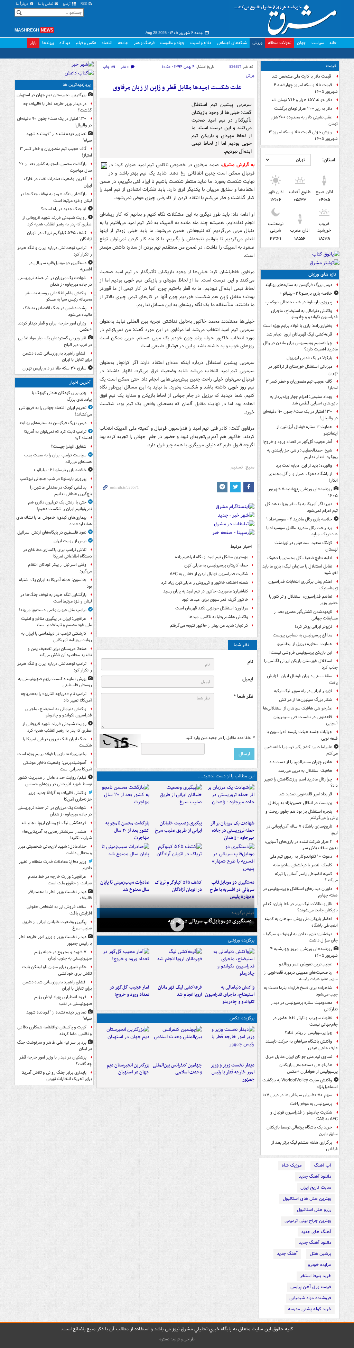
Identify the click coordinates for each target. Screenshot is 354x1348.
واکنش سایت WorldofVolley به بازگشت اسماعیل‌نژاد (300, 1083)
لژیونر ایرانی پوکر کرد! (313, 626)
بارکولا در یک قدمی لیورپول (309, 358)
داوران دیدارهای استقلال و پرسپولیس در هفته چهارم (300, 892)
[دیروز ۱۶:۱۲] (124, 800)
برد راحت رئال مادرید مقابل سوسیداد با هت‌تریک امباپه (302, 531)
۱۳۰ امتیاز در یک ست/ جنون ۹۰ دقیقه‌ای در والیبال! (300, 414)
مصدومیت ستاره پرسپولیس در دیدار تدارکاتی (304, 1005)
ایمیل (247, 679)
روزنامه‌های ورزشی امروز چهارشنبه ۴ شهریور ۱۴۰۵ (304, 952)
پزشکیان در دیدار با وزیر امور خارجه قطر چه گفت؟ (55, 1060)
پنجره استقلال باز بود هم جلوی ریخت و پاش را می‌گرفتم (302, 814)
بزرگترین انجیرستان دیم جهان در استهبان (128, 1069)
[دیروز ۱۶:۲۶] (177, 924)
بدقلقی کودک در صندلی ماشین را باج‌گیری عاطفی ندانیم (61, 490)
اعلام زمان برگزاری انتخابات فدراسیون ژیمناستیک (303, 584)
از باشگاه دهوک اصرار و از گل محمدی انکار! (303, 477)
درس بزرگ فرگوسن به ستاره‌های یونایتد (298, 285)
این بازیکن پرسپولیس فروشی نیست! (300, 652)
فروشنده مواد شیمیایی (310, 1298)
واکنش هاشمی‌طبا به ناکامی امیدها (218, 617)
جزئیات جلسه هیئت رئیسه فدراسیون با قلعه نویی (302, 735)
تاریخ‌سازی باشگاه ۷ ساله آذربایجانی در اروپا (302, 829)
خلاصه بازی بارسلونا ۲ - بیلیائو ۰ (305, 293)
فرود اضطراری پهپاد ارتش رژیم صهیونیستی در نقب (63, 1000)
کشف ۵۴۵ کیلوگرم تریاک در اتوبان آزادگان (178, 886)
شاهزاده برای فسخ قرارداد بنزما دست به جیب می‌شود (301, 991)
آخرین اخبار (80, 382)
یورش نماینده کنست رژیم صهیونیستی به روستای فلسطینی (55, 682)
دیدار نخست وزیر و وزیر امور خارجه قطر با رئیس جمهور (232, 1072)
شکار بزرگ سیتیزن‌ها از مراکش (305, 699)
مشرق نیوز (287, 17)
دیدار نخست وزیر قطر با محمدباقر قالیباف (60, 895)
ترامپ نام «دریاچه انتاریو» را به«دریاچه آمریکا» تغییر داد (56, 697)
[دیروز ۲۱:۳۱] (229, 964)
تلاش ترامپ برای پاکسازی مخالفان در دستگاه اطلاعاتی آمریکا (57, 553)
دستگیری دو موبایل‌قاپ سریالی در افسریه (210, 921)
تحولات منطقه (279, 42)
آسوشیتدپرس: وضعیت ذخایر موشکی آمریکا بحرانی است (57, 766)
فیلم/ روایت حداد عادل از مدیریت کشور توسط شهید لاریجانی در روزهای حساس (55, 780)
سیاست (317, 42)
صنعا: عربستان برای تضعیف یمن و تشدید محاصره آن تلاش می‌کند (60, 652)
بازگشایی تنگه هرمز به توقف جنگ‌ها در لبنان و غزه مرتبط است (56, 197)
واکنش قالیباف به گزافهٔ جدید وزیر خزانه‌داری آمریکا (60, 796)
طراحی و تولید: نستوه (177, 1339)
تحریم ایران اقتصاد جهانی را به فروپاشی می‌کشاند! (55, 411)
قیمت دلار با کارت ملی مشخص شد (302, 76)
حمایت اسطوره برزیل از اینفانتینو (304, 644)
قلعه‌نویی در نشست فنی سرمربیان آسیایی (305, 720)
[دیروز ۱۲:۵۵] (177, 859)
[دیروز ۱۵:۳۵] (229, 859)
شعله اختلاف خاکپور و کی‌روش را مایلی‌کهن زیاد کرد (204, 582)
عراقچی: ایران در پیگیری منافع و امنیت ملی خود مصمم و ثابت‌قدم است (56, 621)
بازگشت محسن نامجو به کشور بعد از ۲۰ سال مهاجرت (127, 830)
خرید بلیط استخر (315, 1275)
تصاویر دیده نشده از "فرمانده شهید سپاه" (59, 137)
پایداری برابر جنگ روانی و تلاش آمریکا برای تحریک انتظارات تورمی (56, 1075)
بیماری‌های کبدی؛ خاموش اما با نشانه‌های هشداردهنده (54, 520)
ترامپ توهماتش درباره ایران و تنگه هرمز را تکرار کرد (54, 251)
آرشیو (67, 4)
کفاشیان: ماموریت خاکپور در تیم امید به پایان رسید (205, 591)
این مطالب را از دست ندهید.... (226, 776)
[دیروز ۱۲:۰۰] (124, 1042)
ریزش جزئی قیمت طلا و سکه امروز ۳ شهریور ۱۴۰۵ (303, 135)
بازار (33, 42)
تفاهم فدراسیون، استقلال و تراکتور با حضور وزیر (303, 599)
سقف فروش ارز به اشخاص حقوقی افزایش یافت (59, 910)
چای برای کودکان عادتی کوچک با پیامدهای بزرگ (62, 396)
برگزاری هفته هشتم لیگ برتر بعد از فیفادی (304, 1145)
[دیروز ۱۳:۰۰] (177, 1042)
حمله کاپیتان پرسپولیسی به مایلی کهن (216, 565)
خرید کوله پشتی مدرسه (309, 1309)
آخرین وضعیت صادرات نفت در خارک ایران (58, 182)
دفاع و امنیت (200, 42)
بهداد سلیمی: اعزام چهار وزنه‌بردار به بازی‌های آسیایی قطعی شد (304, 400)
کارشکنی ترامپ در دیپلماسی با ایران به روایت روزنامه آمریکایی (56, 636)
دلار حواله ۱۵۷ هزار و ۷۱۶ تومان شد (301, 100)
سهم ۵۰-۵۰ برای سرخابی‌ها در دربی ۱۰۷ (297, 1095)
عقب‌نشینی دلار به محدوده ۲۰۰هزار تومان (304, 120)
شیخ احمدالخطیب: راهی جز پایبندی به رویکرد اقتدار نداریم (302, 453)
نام (250, 662)
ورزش (257, 42)
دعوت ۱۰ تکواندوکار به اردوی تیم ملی (301, 856)
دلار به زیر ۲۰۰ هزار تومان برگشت (303, 108)
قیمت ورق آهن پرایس (310, 1287)
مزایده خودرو (319, 1264)
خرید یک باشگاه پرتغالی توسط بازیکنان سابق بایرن (302, 1130)
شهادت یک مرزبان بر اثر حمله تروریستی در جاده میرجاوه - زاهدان (232, 830)
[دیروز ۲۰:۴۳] (177, 964)
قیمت (331, 66)
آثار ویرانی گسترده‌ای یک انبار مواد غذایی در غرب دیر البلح (55, 341)
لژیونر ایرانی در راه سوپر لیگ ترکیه (303, 691)
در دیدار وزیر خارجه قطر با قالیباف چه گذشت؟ (57, 107)
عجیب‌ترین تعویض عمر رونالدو (305, 964)
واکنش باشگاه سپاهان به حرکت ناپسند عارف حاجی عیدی (302, 1044)
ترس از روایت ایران (70, 541)
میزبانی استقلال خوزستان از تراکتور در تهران (303, 369)
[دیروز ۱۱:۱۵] (124, 964)
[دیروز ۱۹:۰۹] (177, 800)
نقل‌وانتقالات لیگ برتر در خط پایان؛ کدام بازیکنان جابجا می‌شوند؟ (300, 907)
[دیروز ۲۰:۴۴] (229, 800)
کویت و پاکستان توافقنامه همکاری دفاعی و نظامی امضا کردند (54, 1030)
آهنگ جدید (287, 1253)
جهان (301, 42)
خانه (333, 42)
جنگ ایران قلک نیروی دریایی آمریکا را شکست (57, 742)
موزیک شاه (292, 1165)
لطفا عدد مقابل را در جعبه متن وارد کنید (220, 738)
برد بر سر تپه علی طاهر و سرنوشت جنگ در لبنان (54, 1045)
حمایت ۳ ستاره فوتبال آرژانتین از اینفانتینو (307, 430)
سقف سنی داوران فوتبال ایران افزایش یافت (302, 679)
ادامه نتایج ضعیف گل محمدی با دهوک (299, 558)
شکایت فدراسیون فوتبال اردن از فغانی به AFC (209, 574)
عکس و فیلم (86, 42)
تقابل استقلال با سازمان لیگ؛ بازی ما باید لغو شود (300, 569)
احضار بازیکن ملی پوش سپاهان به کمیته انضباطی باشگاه (301, 922)
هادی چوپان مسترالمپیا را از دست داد (300, 762)
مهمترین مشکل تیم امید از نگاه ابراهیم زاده (211, 557)
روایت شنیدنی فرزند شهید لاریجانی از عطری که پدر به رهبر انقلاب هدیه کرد (57, 220)
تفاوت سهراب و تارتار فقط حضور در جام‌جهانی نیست (305, 1021)
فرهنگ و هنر (144, 42)
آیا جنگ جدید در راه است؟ (63, 209)
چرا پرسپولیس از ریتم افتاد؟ (308, 1032)
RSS (84, 4)
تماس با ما (46, 4)
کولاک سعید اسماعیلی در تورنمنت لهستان (306, 546)
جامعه (123, 42)
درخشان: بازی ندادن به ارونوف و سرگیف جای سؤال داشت (300, 937)
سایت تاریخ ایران (315, 1187)
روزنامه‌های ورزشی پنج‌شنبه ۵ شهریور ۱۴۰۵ (303, 492)
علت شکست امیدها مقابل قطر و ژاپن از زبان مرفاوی (177, 87)
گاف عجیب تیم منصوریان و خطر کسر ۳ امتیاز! (302, 384)
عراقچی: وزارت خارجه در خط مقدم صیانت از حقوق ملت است (60, 879)
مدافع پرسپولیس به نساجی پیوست (302, 635)
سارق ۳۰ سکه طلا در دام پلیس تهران (54, 368)
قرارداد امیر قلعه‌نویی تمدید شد (305, 794)
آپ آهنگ (322, 1165)
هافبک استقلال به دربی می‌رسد (305, 770)
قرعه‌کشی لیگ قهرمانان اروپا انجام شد (299, 334)
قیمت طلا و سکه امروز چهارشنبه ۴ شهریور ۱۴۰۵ (305, 88)
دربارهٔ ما (22, 4)
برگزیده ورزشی (241, 940)
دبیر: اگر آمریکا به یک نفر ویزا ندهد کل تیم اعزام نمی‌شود (301, 507)
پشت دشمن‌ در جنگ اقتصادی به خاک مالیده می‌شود (57, 311)
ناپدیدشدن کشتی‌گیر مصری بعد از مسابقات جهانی (306, 615)
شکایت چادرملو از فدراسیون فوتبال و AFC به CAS (304, 1115)
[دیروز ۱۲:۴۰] (124, 859)
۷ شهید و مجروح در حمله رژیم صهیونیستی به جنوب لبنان (63, 955)
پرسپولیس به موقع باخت (311, 1103)
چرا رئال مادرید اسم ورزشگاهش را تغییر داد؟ (301, 782)
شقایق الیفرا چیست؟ (68, 446)
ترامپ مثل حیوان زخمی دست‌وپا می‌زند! (52, 610)
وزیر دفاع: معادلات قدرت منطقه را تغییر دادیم (55, 865)
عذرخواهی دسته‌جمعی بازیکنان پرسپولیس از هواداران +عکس (308, 1068)
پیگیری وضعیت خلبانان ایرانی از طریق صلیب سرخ (178, 826)
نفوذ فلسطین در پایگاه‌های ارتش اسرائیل (51, 532)
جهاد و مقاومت (172, 42)
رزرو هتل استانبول (314, 1209)
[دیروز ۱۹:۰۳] (229, 1042)
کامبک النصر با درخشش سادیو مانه (302, 865)
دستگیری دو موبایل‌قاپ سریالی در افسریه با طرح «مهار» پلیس (232, 889)
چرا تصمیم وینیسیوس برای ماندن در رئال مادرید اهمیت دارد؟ (300, 346)
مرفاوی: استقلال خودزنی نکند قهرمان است (211, 608)
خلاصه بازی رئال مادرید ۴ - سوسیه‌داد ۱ (299, 519)
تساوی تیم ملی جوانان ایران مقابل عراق (299, 1056)
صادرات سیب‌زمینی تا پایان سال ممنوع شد (124, 886)
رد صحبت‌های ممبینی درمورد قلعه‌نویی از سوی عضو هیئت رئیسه (301, 975)
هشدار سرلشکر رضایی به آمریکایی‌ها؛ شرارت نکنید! (57, 834)
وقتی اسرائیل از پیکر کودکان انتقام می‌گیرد (60, 567)
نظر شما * (243, 696)
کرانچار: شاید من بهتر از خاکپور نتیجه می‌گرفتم (209, 625)
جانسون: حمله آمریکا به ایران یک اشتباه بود (55, 583)
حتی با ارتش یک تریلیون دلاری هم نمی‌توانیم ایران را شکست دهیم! (60, 505)
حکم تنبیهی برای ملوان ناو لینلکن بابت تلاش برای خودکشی (57, 970)
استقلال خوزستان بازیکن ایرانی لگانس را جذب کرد (301, 664)
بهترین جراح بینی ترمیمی (308, 1220)
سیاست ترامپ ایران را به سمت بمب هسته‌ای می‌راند (58, 458)
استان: (328, 160)
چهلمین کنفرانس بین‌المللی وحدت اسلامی (177, 1069)
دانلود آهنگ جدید (315, 1176)
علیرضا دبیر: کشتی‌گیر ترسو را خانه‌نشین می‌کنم (301, 750)
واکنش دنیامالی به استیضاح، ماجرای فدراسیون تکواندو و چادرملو (304, 314)
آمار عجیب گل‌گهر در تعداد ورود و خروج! (297, 441)
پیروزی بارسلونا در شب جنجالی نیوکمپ (299, 302)
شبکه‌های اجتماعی (232, 42)
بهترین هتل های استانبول (307, 1198)
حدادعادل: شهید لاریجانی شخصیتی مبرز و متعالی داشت (55, 849)
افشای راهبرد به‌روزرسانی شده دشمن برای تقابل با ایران (57, 356)
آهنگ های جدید (316, 1231)
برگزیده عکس (242, 1018)
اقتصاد (107, 42)
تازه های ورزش (322, 274)
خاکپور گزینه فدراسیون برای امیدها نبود (215, 599)
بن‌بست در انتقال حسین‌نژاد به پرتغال (300, 803)
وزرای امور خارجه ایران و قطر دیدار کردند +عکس (55, 326)
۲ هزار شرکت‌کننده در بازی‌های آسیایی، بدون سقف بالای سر (301, 844)
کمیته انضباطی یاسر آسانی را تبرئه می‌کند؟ (306, 877)
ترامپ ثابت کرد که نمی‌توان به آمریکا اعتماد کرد (58, 434)
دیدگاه (64, 42)
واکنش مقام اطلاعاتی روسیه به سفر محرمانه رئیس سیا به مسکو (58, 296)
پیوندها (48, 42)
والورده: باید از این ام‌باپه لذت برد (304, 465)
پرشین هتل (320, 1253)
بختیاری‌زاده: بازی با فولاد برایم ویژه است (297, 325)
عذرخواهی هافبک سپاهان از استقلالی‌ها (297, 708)
